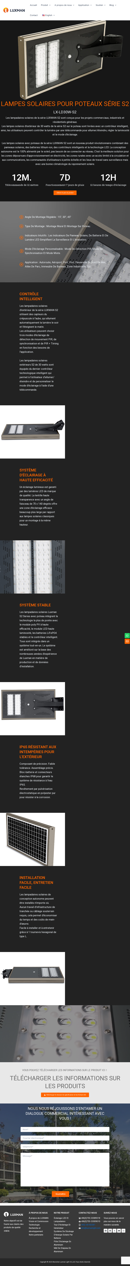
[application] (49, 5)
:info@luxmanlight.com (90, 1228)
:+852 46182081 (88, 1225)
